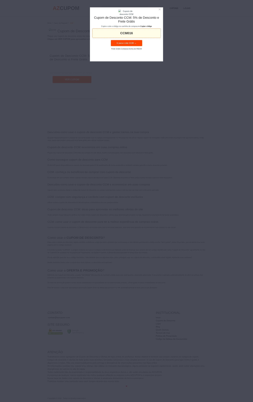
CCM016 (126, 33)
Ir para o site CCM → (126, 43)
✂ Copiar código (145, 26)
